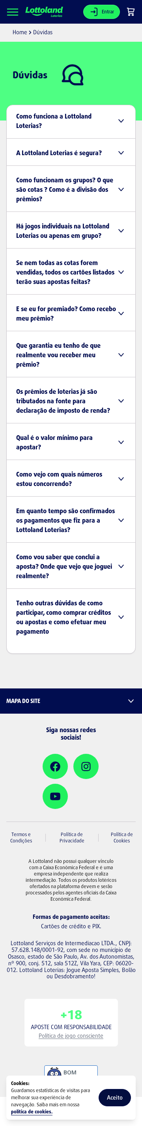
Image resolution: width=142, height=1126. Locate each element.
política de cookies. (31, 1112)
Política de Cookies (122, 837)
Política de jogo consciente (71, 1035)
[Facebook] (55, 766)
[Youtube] (55, 796)
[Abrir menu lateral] (12, 12)
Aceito (115, 1097)
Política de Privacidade (72, 837)
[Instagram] (86, 766)
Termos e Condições (21, 837)
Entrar (108, 12)
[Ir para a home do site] (44, 12)
